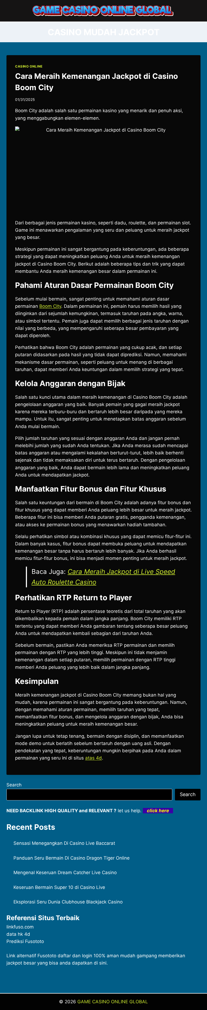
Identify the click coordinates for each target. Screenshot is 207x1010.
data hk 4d (18, 934)
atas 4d (93, 758)
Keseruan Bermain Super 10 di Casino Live (59, 887)
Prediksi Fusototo (25, 941)
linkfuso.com (20, 927)
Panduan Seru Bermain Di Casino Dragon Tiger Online (71, 858)
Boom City (50, 306)
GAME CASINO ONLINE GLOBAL (112, 1001)
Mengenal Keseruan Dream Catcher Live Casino (65, 872)
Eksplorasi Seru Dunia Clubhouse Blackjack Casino (68, 902)
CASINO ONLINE (29, 66)
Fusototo (46, 955)
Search (14, 784)
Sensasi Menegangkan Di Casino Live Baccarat (64, 843)
